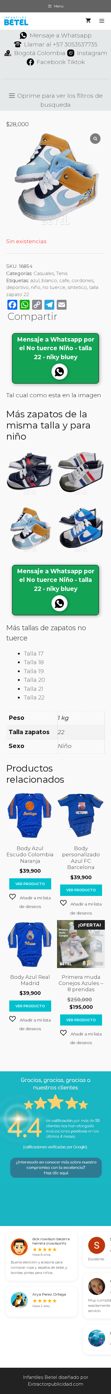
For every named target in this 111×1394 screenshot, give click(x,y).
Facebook (51, 62)
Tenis (62, 273)
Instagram (92, 53)
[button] (30, 902)
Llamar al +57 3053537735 (60, 44)
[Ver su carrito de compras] (88, 21)
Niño (65, 746)
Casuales (44, 273)
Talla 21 (33, 688)
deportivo (17, 287)
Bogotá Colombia (39, 53)
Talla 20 (34, 679)
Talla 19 (34, 671)
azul (34, 280)
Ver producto (30, 884)
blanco (49, 280)
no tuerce (54, 287)
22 (61, 732)
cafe (64, 280)
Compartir (32, 316)
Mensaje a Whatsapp (61, 35)
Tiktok (76, 62)
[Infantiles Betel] (16, 21)
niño (35, 287)
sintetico (77, 287)
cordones (82, 280)
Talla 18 (34, 662)
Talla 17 (33, 653)
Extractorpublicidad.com (55, 1384)
